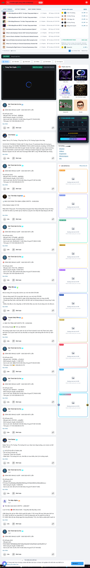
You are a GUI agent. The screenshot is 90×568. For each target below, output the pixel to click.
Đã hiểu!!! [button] (75, 563)
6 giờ (9, 380)
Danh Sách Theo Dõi (49, 67)
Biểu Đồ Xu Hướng (37, 67)
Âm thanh (48, 61)
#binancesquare (63, 156)
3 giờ (9, 228)
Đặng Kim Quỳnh (71, 25)
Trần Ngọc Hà (70, 19)
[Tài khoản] (86, 2)
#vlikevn (61, 151)
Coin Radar (11, 135)
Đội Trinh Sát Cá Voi (14, 104)
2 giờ (9, 167)
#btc (60, 158)
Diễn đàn (14, 50)
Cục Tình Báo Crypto (14, 196)
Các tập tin (60, 61)
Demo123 (69, 47)
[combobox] (25, 2)
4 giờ (9, 259)
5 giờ (9, 350)
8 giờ (9, 472)
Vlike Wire (11, 287)
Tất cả (6, 61)
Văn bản (16, 61)
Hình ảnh (27, 61)
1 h (9, 137)
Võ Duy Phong (71, 22)
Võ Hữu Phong (71, 16)
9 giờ (9, 533)
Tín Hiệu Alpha (13, 500)
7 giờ (9, 411)
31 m (9, 106)
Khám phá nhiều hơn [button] (12, 564)
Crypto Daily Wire (13, 317)
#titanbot (61, 149)
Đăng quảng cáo (83, 165)
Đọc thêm (5, 124)
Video (37, 61)
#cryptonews (62, 153)
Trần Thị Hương (71, 12)
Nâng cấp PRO (73, 138)
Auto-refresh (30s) (75, 50)
